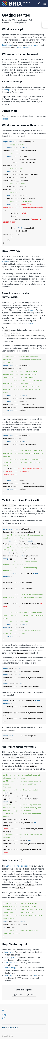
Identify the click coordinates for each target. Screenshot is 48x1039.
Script (7, 89)
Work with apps (11, 968)
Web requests (10, 975)
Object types (9, 957)
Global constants (23, 47)
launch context (34, 45)
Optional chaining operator (17, 866)
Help (4, 1014)
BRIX (4, 1010)
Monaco (5, 261)
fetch (35, 975)
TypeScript (6, 45)
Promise (31, 310)
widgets (5, 119)
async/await (29, 323)
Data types (9, 952)
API (3, 1018)
